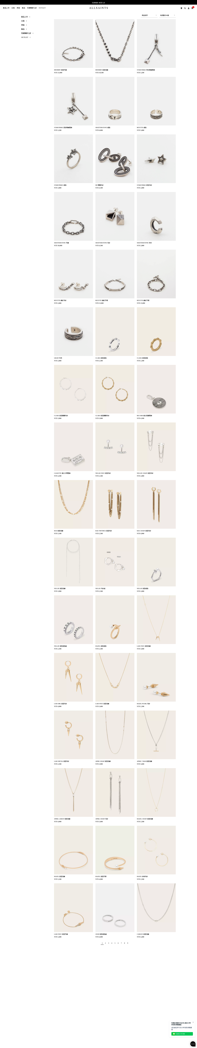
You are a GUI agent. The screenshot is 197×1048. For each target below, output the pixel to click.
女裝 (13, 8)
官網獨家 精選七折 (98, 3)
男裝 (18, 8)
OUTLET (42, 8)
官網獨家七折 (32, 8)
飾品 (23, 8)
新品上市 (6, 8)
